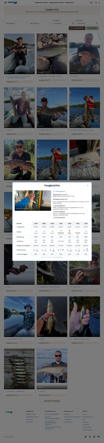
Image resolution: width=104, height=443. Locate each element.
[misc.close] (87, 185)
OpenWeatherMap (58, 257)
